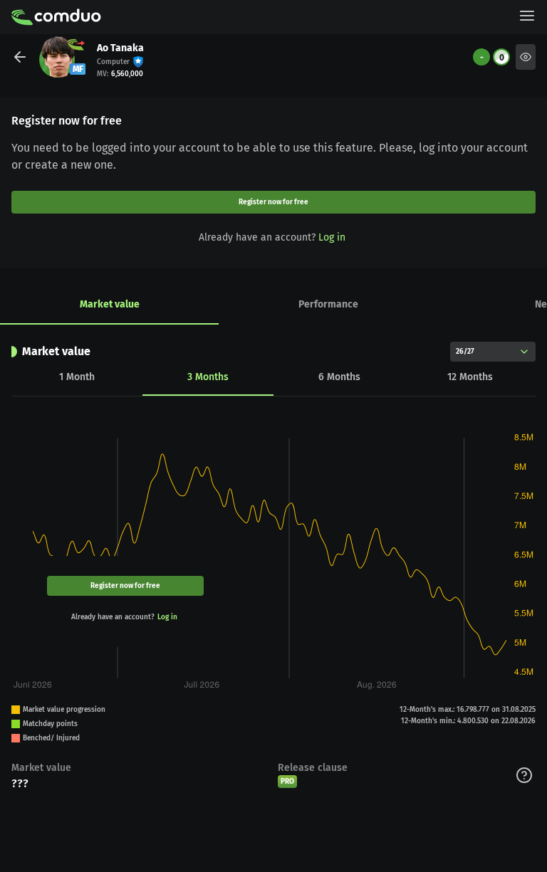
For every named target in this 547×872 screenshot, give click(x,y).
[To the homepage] (56, 17)
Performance (328, 304)
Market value (110, 304)
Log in (331, 237)
